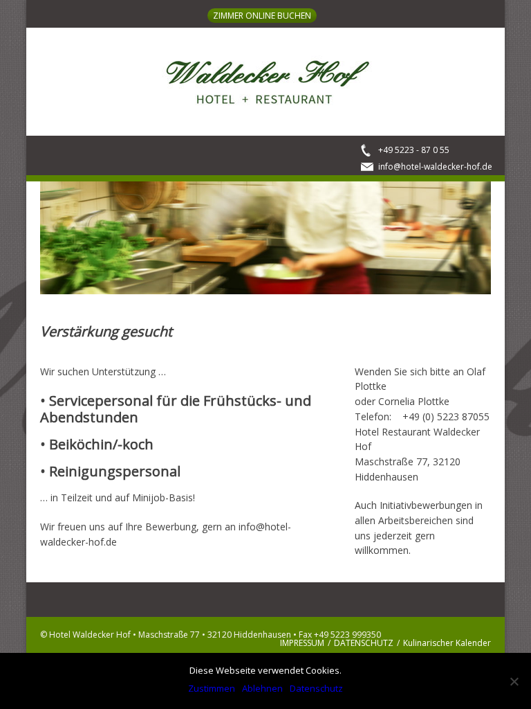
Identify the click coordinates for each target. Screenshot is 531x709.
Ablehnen (262, 688)
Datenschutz (316, 688)
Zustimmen (211, 688)
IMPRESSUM (302, 643)
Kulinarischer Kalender (447, 643)
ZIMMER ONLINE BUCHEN (262, 15)
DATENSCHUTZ (363, 643)
